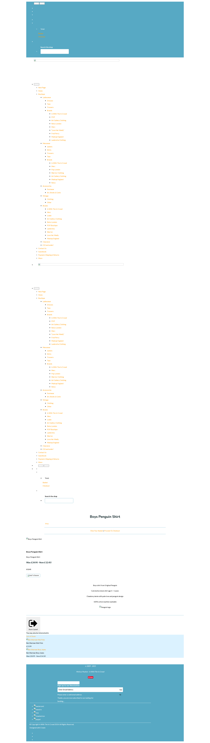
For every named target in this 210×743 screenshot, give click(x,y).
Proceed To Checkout (112, 531)
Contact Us (42, 248)
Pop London (55, 170)
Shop (47, 524)
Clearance (46, 242)
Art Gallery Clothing (58, 120)
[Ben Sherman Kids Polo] (35, 640)
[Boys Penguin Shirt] (29, 545)
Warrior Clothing (57, 173)
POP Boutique (52, 225)
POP (53, 117)
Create (42, 728)
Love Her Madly (53, 235)
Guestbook (42, 252)
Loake (49, 216)
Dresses (50, 101)
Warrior (50, 232)
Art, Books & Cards (54, 193)
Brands (49, 110)
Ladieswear (47, 97)
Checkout (41, 37)
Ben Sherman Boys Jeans (35, 653)
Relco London (56, 124)
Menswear (46, 143)
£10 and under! (48, 245)
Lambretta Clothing (58, 140)
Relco (53, 183)
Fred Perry (55, 133)
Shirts (49, 150)
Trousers (50, 107)
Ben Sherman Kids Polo (34, 643)
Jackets (49, 147)
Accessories (47, 186)
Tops (49, 104)
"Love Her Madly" (57, 130)
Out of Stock (31, 636)
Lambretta (51, 229)
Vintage (45, 196)
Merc (53, 127)
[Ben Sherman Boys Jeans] (36, 650)
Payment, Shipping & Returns (48, 255)
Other (49, 202)
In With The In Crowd (59, 114)
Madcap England (57, 137)
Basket (40, 33)
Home (40, 91)
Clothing (50, 199)
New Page (42, 88)
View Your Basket (96, 531)
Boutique (41, 94)
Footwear (50, 189)
